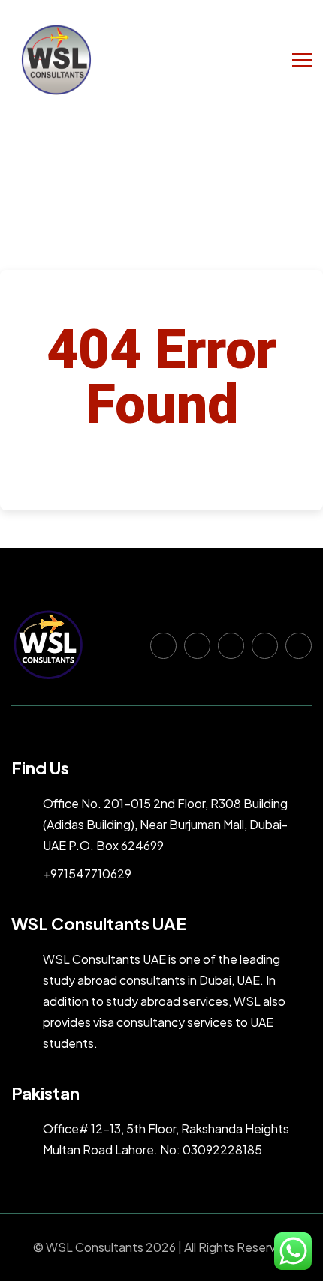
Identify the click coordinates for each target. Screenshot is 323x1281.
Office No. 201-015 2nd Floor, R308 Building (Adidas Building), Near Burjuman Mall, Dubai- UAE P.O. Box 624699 (165, 824)
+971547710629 (87, 873)
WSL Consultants (94, 1247)
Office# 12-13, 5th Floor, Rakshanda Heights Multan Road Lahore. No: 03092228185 (166, 1139)
